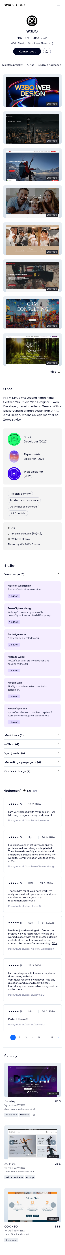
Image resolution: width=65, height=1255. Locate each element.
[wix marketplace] (14, 5)
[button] (32, 90)
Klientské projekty (12, 64)
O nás (30, 64)
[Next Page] (58, 1037)
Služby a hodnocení (50, 64)
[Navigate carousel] (11, 1079)
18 (52, 1037)
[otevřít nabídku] (59, 5)
